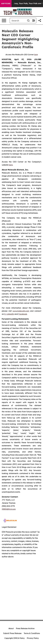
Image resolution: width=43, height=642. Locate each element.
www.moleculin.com (21, 311)
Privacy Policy (33, 638)
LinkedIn (10, 314)
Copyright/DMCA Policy (14, 638)
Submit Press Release (12, 633)
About (11, 628)
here (11, 165)
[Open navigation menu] (4, 20)
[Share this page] (39, 20)
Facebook (22, 314)
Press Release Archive (25, 628)
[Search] (28, 20)
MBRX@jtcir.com (9, 509)
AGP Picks (5, 4)
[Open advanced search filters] (33, 20)
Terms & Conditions (32, 633)
